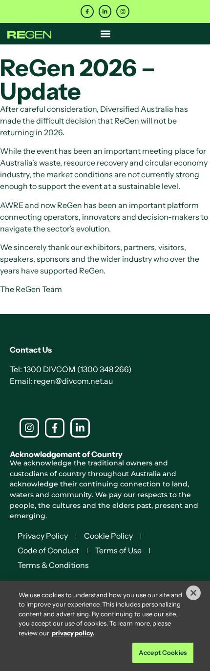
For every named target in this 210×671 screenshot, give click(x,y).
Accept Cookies (163, 652)
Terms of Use (118, 550)
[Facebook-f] (87, 11)
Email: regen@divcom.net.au (61, 381)
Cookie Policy (108, 536)
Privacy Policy (43, 536)
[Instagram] (122, 11)
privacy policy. (73, 633)
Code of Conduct (48, 550)
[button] (105, 33)
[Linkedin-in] (105, 11)
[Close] (193, 593)
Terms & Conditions (53, 565)
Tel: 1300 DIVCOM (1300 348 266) (71, 369)
